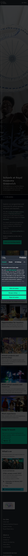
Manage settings (13, 293)
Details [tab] (11, 262)
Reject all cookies (14, 297)
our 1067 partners (11, 270)
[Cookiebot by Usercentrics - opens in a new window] (19, 258)
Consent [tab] (4, 262)
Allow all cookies (14, 288)
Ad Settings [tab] (18, 262)
